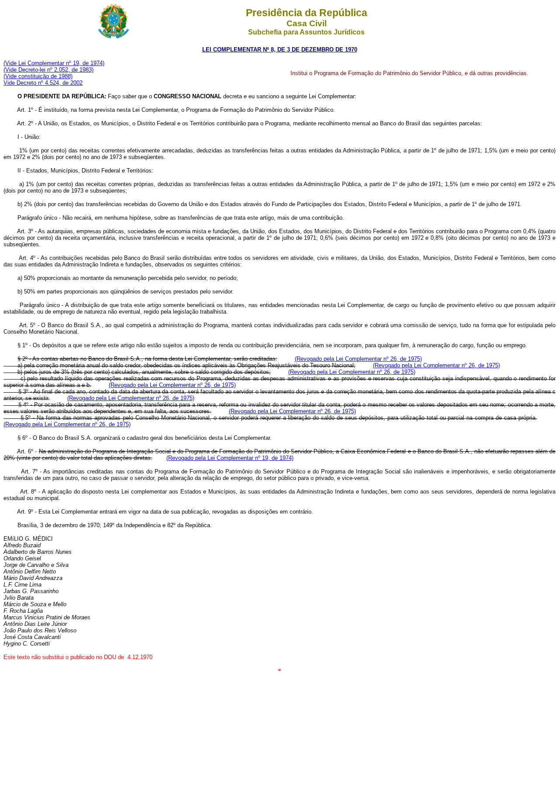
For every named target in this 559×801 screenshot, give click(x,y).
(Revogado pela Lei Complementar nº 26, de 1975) (358, 359)
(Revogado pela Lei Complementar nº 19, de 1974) (229, 458)
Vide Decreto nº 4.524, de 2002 (43, 82)
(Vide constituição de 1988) (37, 76)
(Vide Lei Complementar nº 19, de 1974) (53, 63)
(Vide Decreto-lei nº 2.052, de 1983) (48, 69)
